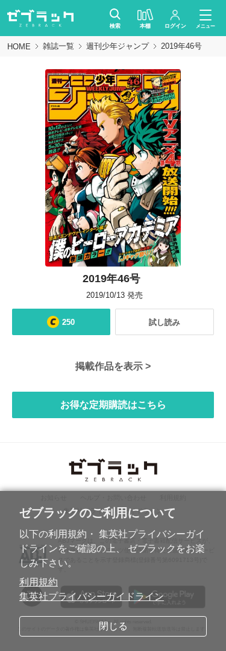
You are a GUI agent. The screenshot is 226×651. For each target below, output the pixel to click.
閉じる (113, 626)
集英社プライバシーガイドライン (91, 596)
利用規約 (38, 582)
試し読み (164, 322)
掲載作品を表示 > (113, 366)
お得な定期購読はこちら (113, 405)
